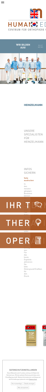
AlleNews (40, 46)
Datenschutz (33, 379)
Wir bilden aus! (23, 46)
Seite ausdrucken (29, 179)
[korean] (34, 24)
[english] (34, 14)
